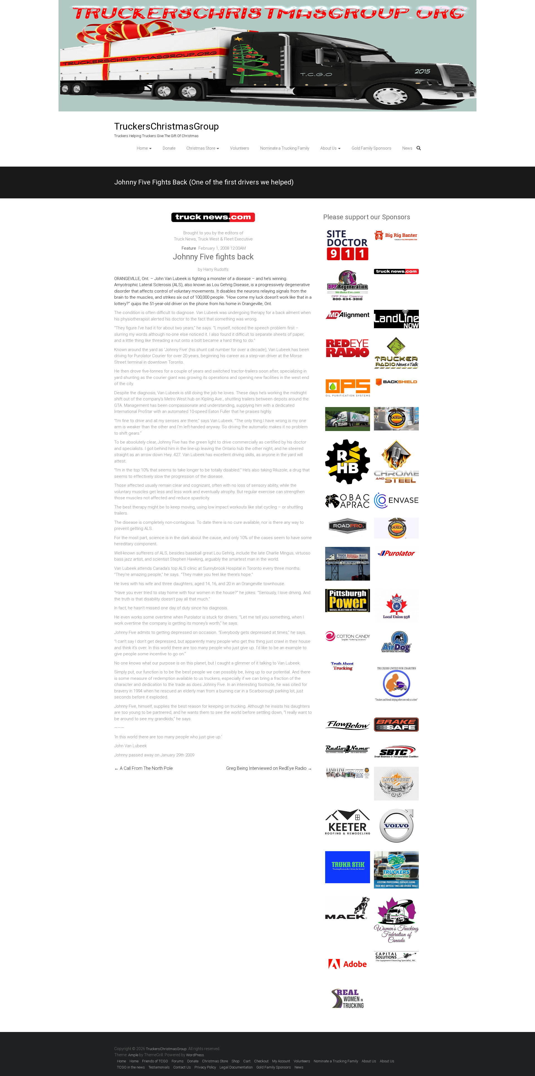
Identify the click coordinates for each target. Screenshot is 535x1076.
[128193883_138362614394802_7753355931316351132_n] (347, 271)
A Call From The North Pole (143, 768)
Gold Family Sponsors (371, 148)
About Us (328, 148)
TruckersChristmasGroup (166, 126)
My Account (281, 1061)
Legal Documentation (236, 1067)
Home (142, 148)
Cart (247, 1061)
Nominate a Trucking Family (284, 148)
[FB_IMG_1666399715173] (347, 987)
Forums (178, 1061)
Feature (189, 248)
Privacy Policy (205, 1067)
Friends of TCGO (155, 1061)
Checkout (261, 1061)
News (407, 148)
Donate (169, 148)
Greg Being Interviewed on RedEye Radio (269, 768)
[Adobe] (347, 954)
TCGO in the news (131, 1067)
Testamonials (159, 1067)
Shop (236, 1061)
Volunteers (239, 148)
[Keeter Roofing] (347, 811)
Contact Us (182, 1067)
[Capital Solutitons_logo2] (396, 954)
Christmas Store (200, 148)
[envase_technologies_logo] (396, 495)
